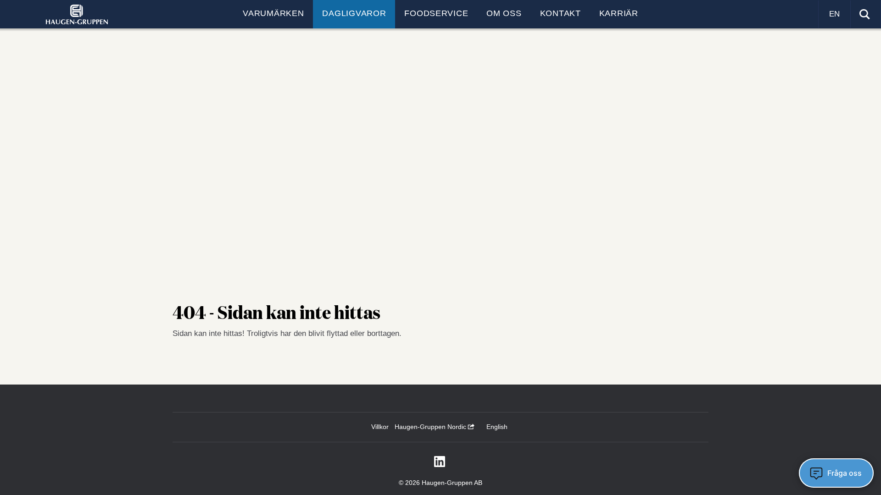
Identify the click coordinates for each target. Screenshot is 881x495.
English (496, 426)
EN (834, 14)
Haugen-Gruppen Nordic (431, 426)
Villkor (380, 426)
